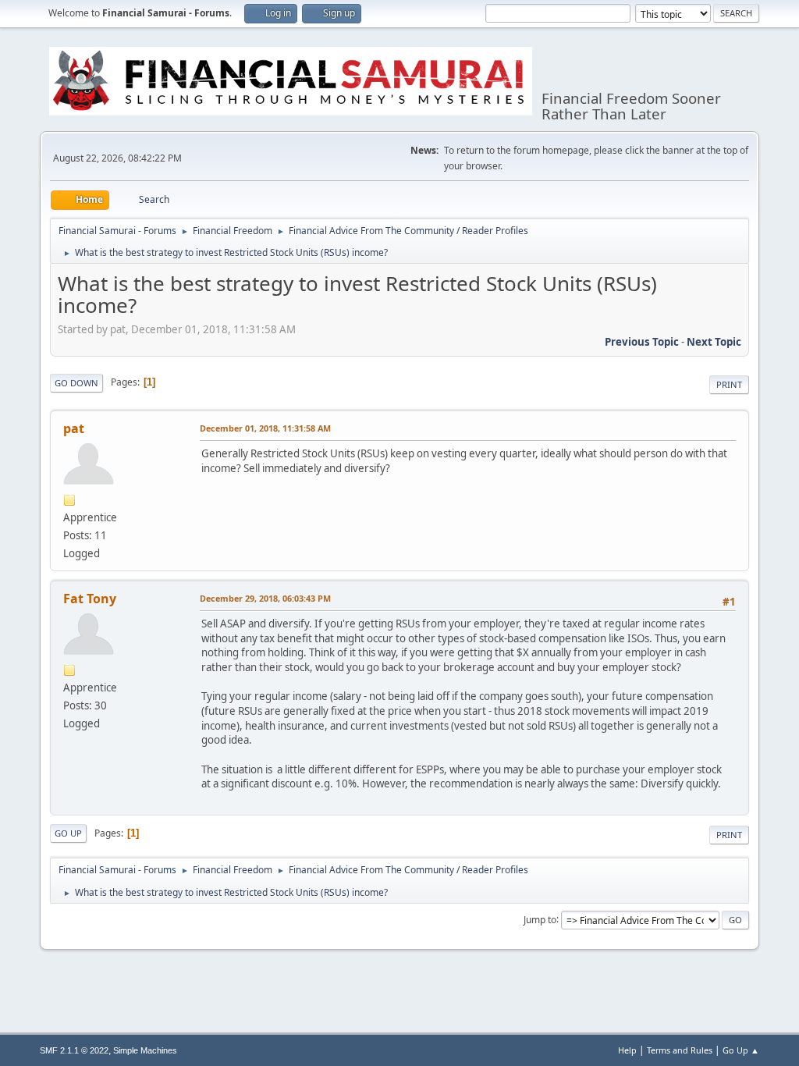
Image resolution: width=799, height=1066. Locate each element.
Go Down (76, 383)
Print (729, 384)
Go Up (68, 833)
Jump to (540, 919)
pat (73, 428)
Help (627, 1050)
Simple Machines (145, 1050)
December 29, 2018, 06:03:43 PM (265, 598)
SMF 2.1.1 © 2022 (74, 1050)
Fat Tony (89, 598)
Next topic (714, 342)
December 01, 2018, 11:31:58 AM (265, 428)
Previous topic (642, 342)
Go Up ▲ (741, 1050)
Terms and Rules (679, 1050)
